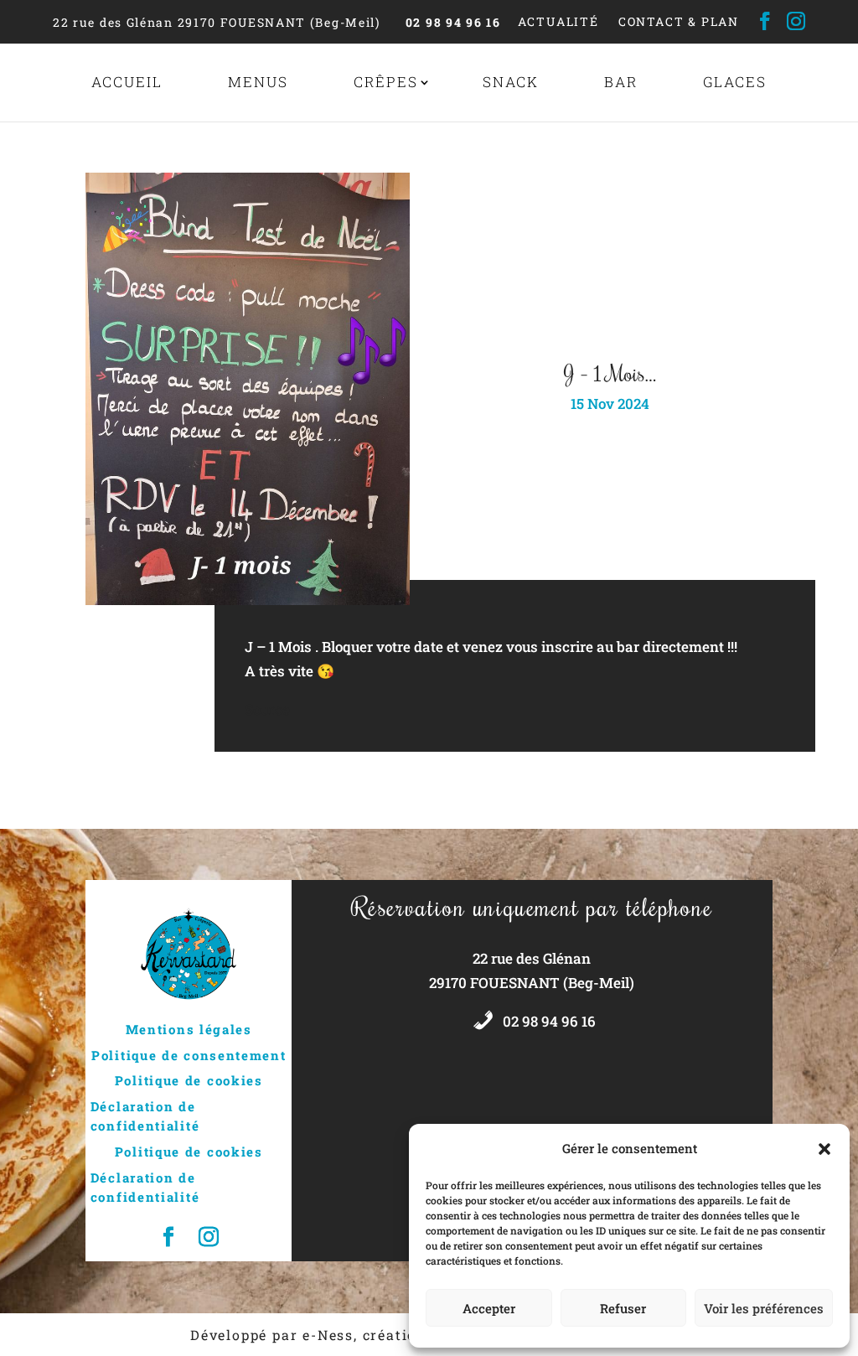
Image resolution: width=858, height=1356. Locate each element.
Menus (258, 81)
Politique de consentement (189, 1055)
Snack (511, 81)
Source (267, 709)
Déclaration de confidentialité (145, 1116)
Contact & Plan (678, 21)
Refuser (623, 1308)
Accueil (127, 81)
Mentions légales (189, 1029)
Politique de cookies (189, 1080)
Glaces (735, 81)
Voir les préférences (764, 1308)
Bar (621, 81)
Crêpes (386, 81)
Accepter (489, 1308)
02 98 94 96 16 (453, 22)
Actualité (558, 21)
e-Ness (328, 1334)
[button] (824, 1149)
